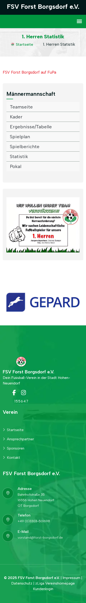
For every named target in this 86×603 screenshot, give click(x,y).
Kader (16, 117)
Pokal (15, 166)
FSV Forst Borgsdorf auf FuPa (29, 72)
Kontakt (13, 457)
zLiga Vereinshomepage (55, 583)
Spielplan (20, 136)
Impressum (71, 578)
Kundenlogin (43, 589)
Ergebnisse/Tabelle (31, 126)
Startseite (24, 44)
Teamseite (21, 107)
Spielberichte (24, 146)
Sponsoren (15, 448)
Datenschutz (21, 583)
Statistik (19, 156)
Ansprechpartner (20, 439)
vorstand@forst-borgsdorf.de (40, 538)
